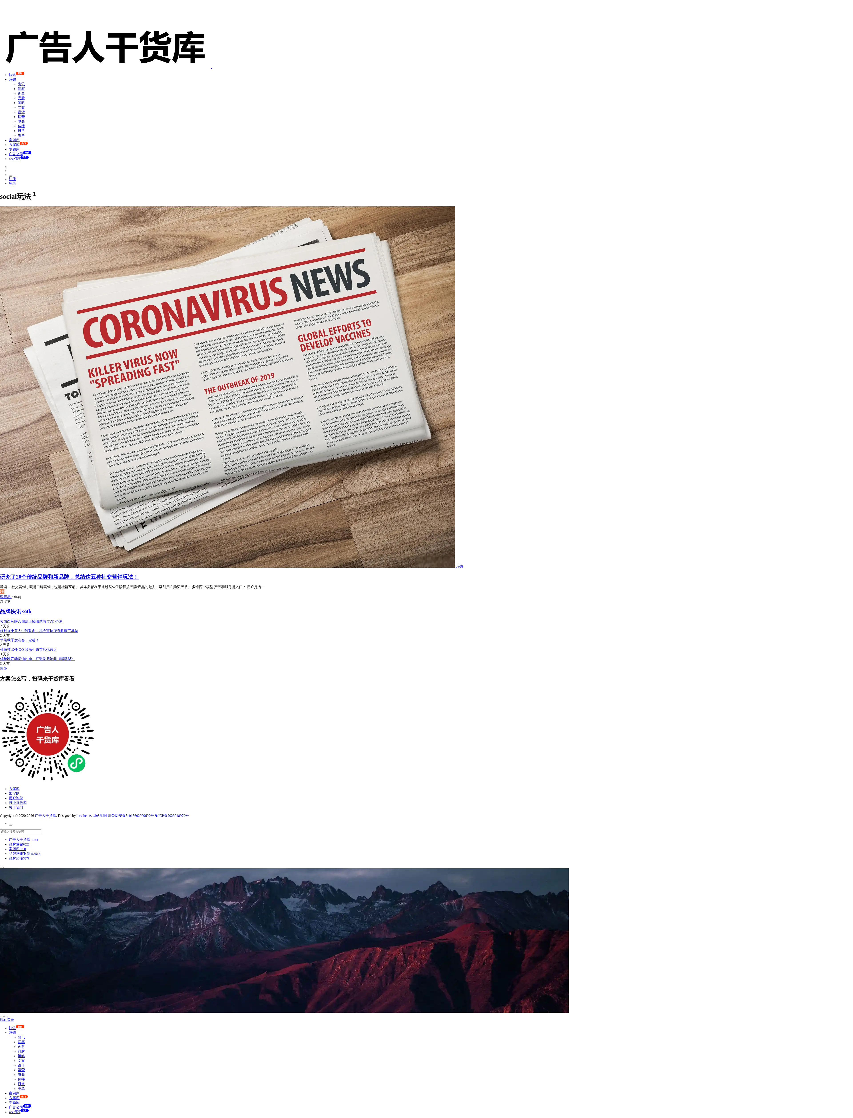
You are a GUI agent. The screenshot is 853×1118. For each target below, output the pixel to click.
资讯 (21, 84)
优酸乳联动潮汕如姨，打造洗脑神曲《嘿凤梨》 (37, 659)
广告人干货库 (45, 816)
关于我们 (16, 807)
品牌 (21, 98)
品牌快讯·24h (15, 611)
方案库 (14, 789)
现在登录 (7, 1020)
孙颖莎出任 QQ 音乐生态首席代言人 (28, 649)
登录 (12, 183)
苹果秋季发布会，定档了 (19, 640)
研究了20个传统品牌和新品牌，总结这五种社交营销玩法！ (69, 577)
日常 (21, 131)
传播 (21, 126)
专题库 (14, 149)
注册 (12, 179)
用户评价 (16, 798)
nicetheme (84, 816)
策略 (21, 103)
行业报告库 (18, 803)
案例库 (14, 140)
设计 (21, 112)
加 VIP (14, 793)
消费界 (6, 597)
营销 (12, 79)
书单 (21, 135)
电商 (21, 121)
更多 (3, 668)
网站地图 (100, 816)
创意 (21, 93)
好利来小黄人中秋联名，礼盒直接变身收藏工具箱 (39, 631)
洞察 (21, 89)
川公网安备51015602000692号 (131, 816)
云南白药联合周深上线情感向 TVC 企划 (31, 621)
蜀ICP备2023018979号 (172, 816)
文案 (21, 107)
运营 (21, 117)
